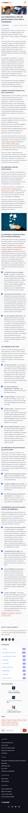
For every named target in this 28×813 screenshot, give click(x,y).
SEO (17, 724)
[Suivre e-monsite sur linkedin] (19, 806)
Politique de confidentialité (7, 771)
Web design (13, 660)
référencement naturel (19, 247)
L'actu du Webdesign (13, 691)
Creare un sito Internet (6, 794)
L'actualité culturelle (12, 710)
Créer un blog (4, 745)
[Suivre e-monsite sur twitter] (12, 806)
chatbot (6, 498)
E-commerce (13, 663)
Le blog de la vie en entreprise (14, 700)
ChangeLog (4, 753)
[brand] (6, 2)
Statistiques (11, 613)
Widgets (9, 720)
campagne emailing (6, 251)
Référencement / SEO (13, 667)
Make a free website (6, 791)
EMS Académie (5, 781)
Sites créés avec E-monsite (13, 656)
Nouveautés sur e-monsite (13, 652)
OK (24, 730)
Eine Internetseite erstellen (7, 796)
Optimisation (5, 613)
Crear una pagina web (6, 789)
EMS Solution (4, 778)
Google (8, 722)
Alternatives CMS (5, 766)
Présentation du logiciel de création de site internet (13, 760)
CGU (2, 768)
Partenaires (4, 763)
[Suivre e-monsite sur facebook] (9, 806)
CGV (6, 768)
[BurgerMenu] (25, 2)
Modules (4, 720)
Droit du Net (13, 674)
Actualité (13, 649)
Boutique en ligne (6, 615)
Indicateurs (18, 613)
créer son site (11, 632)
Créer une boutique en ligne (8, 748)
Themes (4, 722)
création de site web (10, 141)
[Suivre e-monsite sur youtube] (16, 806)
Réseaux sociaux (6, 724)
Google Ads (17, 249)
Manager (15, 720)
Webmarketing (5, 25)
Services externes (13, 678)
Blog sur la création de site (7, 750)
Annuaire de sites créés (7, 742)
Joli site (13, 724)
